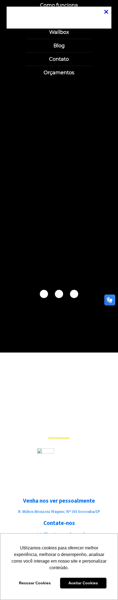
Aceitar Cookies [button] (83, 583)
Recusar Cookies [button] (35, 583)
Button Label (59, 17)
